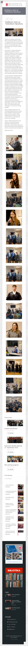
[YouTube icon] (14, 639)
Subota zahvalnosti (11, 428)
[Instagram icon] (15, 639)
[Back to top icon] (25, 643)
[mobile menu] (2, 2)
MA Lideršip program (12, 465)
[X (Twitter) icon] (12, 639)
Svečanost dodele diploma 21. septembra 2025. (13, 447)
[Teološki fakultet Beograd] (14, 4)
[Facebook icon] (11, 639)
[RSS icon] (16, 639)
